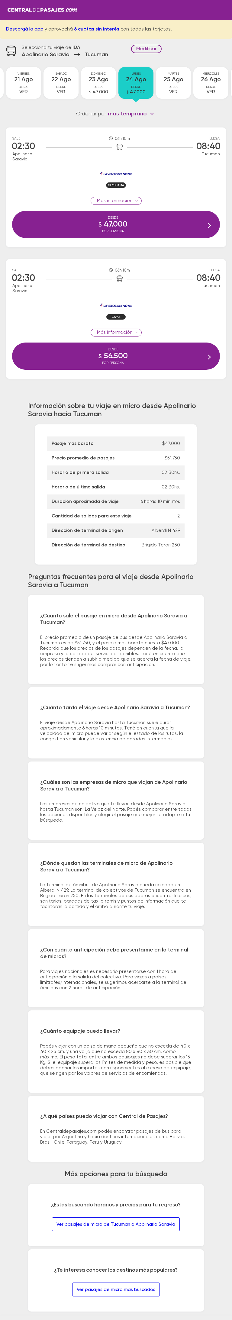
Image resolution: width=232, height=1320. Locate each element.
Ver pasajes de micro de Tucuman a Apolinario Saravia (115, 1224)
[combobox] (131, 113)
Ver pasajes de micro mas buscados (116, 1289)
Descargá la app (25, 29)
